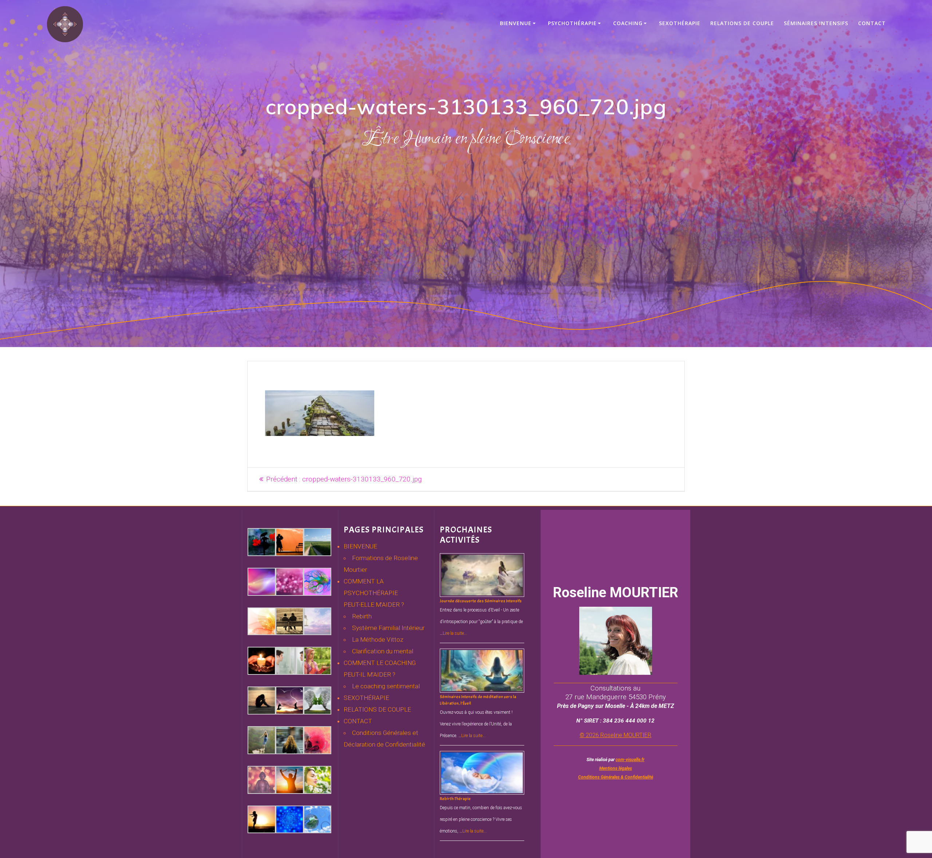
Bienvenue (516, 23)
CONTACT (358, 721)
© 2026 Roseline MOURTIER (615, 735)
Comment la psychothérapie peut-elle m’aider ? (374, 593)
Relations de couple (742, 23)
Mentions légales (615, 768)
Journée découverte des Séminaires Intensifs (481, 601)
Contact (872, 23)
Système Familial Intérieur (388, 627)
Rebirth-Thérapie (455, 799)
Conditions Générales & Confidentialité (615, 777)
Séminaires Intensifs (816, 23)
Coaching (628, 23)
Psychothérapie (572, 23)
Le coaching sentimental (386, 686)
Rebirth (362, 616)
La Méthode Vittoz (377, 639)
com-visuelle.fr (630, 759)
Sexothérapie (679, 23)
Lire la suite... (455, 633)
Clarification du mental (382, 651)
